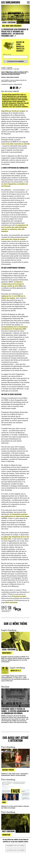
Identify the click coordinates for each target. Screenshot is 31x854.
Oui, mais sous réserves (11, 25)
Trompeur (6, 834)
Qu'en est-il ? (16, 670)
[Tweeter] (11, 88)
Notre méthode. (10, 602)
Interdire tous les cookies (15, 845)
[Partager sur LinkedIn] (17, 88)
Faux (4, 802)
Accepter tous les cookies (15, 850)
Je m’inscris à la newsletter (15, 61)
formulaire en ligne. (19, 596)
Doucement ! (7, 652)
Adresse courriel (7, 54)
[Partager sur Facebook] (14, 88)
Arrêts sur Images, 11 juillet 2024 (12, 91)
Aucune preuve (8, 769)
